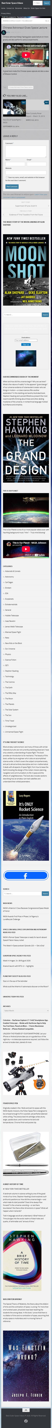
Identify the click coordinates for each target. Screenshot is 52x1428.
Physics (8, 654)
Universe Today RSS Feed (13, 997)
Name (8, 160)
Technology (27, 21)
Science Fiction (10, 660)
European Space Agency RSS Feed (17, 956)
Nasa (7, 638)
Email (29, 160)
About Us (26, 8)
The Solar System (11, 710)
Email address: (26, 337)
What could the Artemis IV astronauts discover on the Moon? (26, 986)
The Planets (9, 704)
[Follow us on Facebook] (26, 1421)
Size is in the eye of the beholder (15, 981)
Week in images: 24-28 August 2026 (16, 961)
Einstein (8, 588)
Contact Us (10, 8)
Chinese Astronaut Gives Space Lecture (21, 87)
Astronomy (9, 577)
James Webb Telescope (14, 627)
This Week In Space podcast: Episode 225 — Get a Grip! (23, 946)
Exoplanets (9, 599)
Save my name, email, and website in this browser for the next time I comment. (25, 178)
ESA (6, 593)
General (8, 610)
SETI (7, 665)
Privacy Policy (6, 13)
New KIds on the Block (13, 643)
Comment (9, 143)
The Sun (8, 715)
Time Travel (9, 721)
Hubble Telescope (12, 615)
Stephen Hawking (12, 671)
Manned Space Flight (12, 21)
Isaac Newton (10, 621)
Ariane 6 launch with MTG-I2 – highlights (18, 966)
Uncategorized (10, 726)
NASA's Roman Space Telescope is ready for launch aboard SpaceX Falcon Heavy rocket (25, 938)
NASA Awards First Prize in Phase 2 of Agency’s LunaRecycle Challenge (21, 917)
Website (8, 168)
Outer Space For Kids (38, 8)
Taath (7, 32)
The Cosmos (10, 682)
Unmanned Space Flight (14, 732)
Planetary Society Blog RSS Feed (17, 976)
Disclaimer (18, 8)
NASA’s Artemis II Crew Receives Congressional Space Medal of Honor (26, 909)
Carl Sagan (9, 582)
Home (3, 8)
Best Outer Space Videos (12, 3)
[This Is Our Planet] (26, 527)
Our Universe (10, 649)
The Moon (9, 699)
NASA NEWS (7, 903)
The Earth (8, 687)
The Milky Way (10, 693)
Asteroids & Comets (12, 571)
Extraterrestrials (11, 604)
